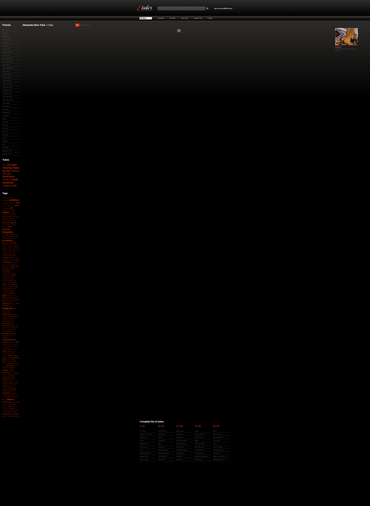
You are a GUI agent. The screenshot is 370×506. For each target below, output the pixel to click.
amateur (14, 199)
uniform (5, 410)
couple (5, 257)
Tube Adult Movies (8, 68)
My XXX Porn (199, 437)
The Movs (5, 33)
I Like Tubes (6, 55)
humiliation (5, 320)
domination (6, 271)
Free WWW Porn (200, 450)
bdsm (8, 217)
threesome (7, 402)
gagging (4, 293)
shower (13, 378)
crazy (16, 257)
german (10, 296)
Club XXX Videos (200, 443)
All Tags (209, 18)
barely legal (5, 215)
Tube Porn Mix (6, 93)
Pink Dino (5, 125)
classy (15, 250)
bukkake (5, 243)
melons (12, 342)
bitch (14, 225)
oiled (13, 353)
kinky (12, 327)
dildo (17, 266)
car (7, 245)
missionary (5, 344)
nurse (14, 351)
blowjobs (7, 232)
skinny (4, 380)
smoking (11, 382)
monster (13, 346)
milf (17, 342)
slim (13, 380)
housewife (15, 316)
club (9, 252)
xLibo (214, 443)
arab (12, 205)
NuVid (6, 170)
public (13, 368)
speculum (12, 385)
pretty (8, 367)
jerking (12, 326)
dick (12, 266)
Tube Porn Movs (7, 96)
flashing (5, 288)
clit (18, 250)
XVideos (6, 185)
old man (4, 355)
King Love (5, 141)
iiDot (159, 443)
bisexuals (9, 225)
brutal (15, 241)
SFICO (4, 119)
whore (4, 416)
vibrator (15, 410)
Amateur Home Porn (146, 434)
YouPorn (5, 188)
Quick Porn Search (163, 453)
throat (14, 402)
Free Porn (5, 30)
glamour (5, 299)
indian (4, 321)
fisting (15, 286)
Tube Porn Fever (7, 87)
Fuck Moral (198, 459)
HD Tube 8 (179, 434)
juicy (8, 327)
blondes (6, 229)
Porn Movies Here (7, 62)
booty (4, 236)
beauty (5, 219)
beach (13, 216)
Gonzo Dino (161, 447)
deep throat (6, 266)
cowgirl (11, 257)
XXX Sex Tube (180, 443)
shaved (11, 376)
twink (12, 408)
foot (10, 288)
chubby (4, 250)
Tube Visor (161, 434)
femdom (14, 282)
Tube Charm (6, 71)
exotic (12, 279)
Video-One (5, 135)
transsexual (5, 408)
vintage (8, 412)
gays (4, 295)
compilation (6, 255)
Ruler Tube (5, 65)
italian (13, 324)
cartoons (11, 245)
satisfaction (16, 374)
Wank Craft (179, 437)
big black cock (12, 220)
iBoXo (160, 437)
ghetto (15, 296)
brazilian (11, 238)
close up (5, 252)
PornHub (15, 171)
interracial (6, 323)
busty (14, 243)
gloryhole (17, 299)
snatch (16, 382)
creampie (6, 260)
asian (16, 205)
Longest (86, 25)
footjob (14, 288)
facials (11, 281)
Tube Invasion (6, 77)
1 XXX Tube (180, 453)
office (9, 353)
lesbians (6, 333)
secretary (5, 376)
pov (3, 368)
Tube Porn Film (7, 90)
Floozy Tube (6, 49)
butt (3, 245)
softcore (5, 383)
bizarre (4, 227)
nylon (4, 353)
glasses (11, 299)
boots (16, 234)
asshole (12, 210)
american (12, 203)
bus (10, 243)
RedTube (6, 173)
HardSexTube (10, 167)
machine (10, 335)
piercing (4, 363)
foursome (5, 290)
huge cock (5, 318)
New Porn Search (181, 440)
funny (12, 291)
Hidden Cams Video (219, 456)
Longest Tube (197, 18)
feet (9, 282)
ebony (14, 275)
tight (18, 402)
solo (10, 384)
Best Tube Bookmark (201, 456)
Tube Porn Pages (7, 100)
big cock (5, 223)
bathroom (13, 215)
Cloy (3, 144)
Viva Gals (5, 109)
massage (5, 337)
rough (4, 374)
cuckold (12, 260)
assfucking (5, 210)
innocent (10, 321)
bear (17, 216)
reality (11, 370)
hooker (15, 314)
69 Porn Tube (6, 39)
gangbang (11, 293)
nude (4, 351)
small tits (5, 382)
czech (4, 264)
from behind (6, 291)
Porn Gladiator (162, 456)
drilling (4, 275)
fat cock (4, 282)
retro (11, 372)
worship (17, 416)
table (16, 395)
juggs (4, 327)
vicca (3, 412)
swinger (12, 395)
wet (12, 414)
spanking (5, 385)
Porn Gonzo (6, 36)
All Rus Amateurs (181, 450)
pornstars (10, 365)
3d (11, 197)
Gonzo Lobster (144, 459)
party (4, 362)
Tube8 (14, 179)
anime (4, 205)
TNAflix (5, 180)
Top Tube (172, 18)
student (14, 391)
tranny (15, 406)
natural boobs (7, 349)
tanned (4, 397)
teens (10, 399)
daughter (15, 264)
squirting (5, 389)
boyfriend (5, 238)
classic (10, 250)
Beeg (4, 165)
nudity (9, 351)
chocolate (15, 248)
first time (5, 286)
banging (12, 213)
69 (13, 197)
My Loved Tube (7, 58)
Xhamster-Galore (145, 453)
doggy (13, 268)
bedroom (11, 218)
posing (17, 365)
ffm (9, 284)
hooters (4, 316)
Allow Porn (179, 459)
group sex (7, 303)
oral (10, 355)
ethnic (12, 277)
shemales (6, 378)
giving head (14, 298)
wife (9, 416)
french (11, 290)
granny (12, 301)
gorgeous (5, 301)
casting (4, 247)
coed (13, 252)
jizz (17, 326)
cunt (13, 262)
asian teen (5, 208)
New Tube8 (179, 447)
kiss (16, 327)
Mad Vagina (180, 431)
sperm (4, 387)
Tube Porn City (6, 84)
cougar (13, 255)
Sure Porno (216, 440)
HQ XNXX (179, 456)
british (16, 238)
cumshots (6, 262)
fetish (4, 284)
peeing (9, 362)
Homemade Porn (218, 437)
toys (10, 406)
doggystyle (6, 270)
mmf (17, 344)
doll (12, 270)
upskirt (10, 410)
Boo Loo (5, 131)
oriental (9, 358)
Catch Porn (161, 459)
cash (15, 245)
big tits (13, 222)
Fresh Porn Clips (7, 52)
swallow (13, 393)
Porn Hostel (216, 453)
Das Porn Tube (7, 150)
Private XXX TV (199, 453)
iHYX (141, 450)
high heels (6, 312)
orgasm (15, 356)
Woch (4, 138)
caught (10, 247)
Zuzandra (143, 437)
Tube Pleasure (6, 81)
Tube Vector (6, 106)
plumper (16, 363)
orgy (4, 358)
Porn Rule (5, 147)
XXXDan (338, 47)
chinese (8, 248)
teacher (14, 397)
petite (14, 362)
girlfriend (5, 298)
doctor (8, 268)
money (9, 346)
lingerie (5, 335)
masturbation (9, 339)
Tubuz (141, 440)
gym (13, 304)
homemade (7, 314)
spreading (10, 387)
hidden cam (11, 311)
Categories (160, 18)
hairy (17, 304)
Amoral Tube (144, 456)
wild (12, 416)
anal (18, 202)
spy (15, 387)
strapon (5, 391)
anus (8, 205)
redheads (6, 372)
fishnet (10, 286)
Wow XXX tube (199, 447)
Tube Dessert (6, 74)
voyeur (14, 412)
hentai (4, 311)
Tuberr (197, 431)
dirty (3, 268)
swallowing (5, 395)
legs (11, 331)
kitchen (4, 329)
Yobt (14, 185)
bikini (3, 225)
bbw (4, 217)
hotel (9, 316)
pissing (10, 363)
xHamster (8, 182)
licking (13, 334)
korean (10, 329)
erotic (8, 277)
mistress (12, 344)
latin (7, 331)
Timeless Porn (144, 443)
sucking (6, 393)
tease (4, 399)
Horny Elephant (162, 450)
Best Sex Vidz (217, 434)
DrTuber (12, 164)
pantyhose (11, 360)
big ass (4, 220)
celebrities (15, 247)
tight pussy (5, 404)
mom (4, 346)
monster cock (6, 347)
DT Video (5, 128)
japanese (5, 326)
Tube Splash (6, 103)
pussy (5, 370)
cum (17, 260)
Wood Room (6, 112)
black (10, 227)
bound (12, 236)
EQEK (196, 440)
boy (16, 236)
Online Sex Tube (218, 459)
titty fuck (4, 406)
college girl (11, 254)
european (5, 279)
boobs (11, 235)
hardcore (7, 308)
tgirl (15, 399)
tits (14, 404)
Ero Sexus (5, 46)
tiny (11, 404)
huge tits (12, 318)
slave (9, 380)
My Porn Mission (200, 434)
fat (15, 281)
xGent (215, 431)
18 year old (5, 197)
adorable (5, 200)
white (16, 414)
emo (3, 277)
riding (16, 372)
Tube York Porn (217, 447)
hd (15, 309)
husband (12, 320)
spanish (15, 383)
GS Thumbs (143, 447)
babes (5, 212)
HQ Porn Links (6, 154)
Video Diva (5, 115)
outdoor (15, 358)
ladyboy (15, 329)
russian (9, 374)
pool (3, 365)
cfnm (4, 248)
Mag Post (5, 122)
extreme (5, 281)
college (4, 254)
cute (17, 262)
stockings (12, 389)
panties (4, 360)
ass (11, 208)
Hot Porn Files (162, 431)
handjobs (5, 306)
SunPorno (8, 176)
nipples (15, 349)
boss (8, 236)
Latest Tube (184, 18)
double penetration (8, 273)
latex (3, 331)
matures (5, 342)
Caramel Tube (6, 42)
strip (9, 391)
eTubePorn (161, 440)
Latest (81, 25)
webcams (6, 414)
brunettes (7, 240)
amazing (5, 203)
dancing (9, 264)
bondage (5, 234)
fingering (14, 285)
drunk (9, 275)
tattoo (9, 397)
